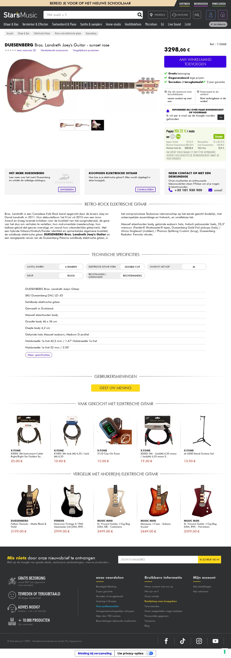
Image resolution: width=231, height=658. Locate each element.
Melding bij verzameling (95, 653)
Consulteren (145, 189)
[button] (67, 125)
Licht (188, 24)
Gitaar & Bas (11, 24)
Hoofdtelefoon (133, 24)
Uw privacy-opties (130, 653)
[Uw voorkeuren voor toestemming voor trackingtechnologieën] (224, 651)
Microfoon (151, 24)
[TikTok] (183, 641)
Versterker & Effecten (35, 24)
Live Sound (175, 24)
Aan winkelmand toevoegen (195, 61)
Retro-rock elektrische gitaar (68, 33)
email (218, 190)
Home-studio (114, 24)
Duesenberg (91, 33)
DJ (163, 24)
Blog (147, 625)
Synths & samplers (91, 24)
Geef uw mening (115, 388)
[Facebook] (166, 641)
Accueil (10, 33)
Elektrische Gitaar (42, 33)
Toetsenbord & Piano (64, 24)
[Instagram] (199, 641)
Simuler (219, 136)
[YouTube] (215, 641)
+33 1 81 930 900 (37, 611)
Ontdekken (67, 189)
